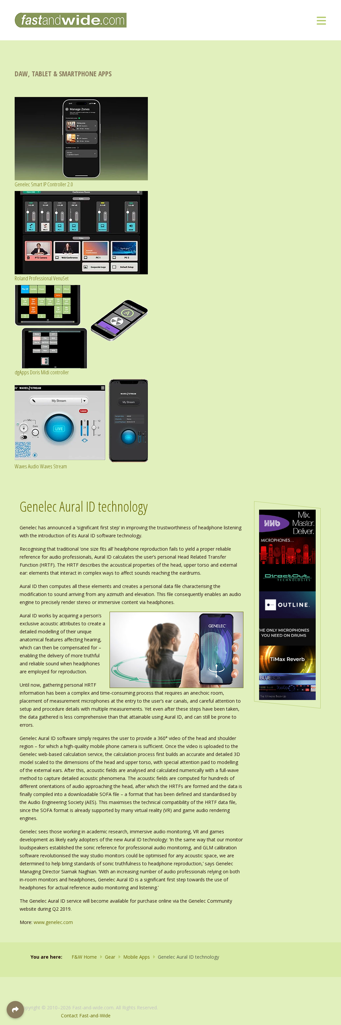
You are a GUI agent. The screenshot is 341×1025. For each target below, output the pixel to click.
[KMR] (287, 550)
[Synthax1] (287, 631)
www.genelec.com (53, 922)
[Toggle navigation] (321, 20)
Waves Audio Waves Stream (41, 466)
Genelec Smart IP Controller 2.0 (44, 184)
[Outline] (287, 604)
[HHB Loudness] (287, 523)
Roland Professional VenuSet (42, 278)
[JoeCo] (287, 686)
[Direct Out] (287, 577)
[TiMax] (287, 659)
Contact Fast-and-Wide (86, 1015)
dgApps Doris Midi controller (42, 372)
